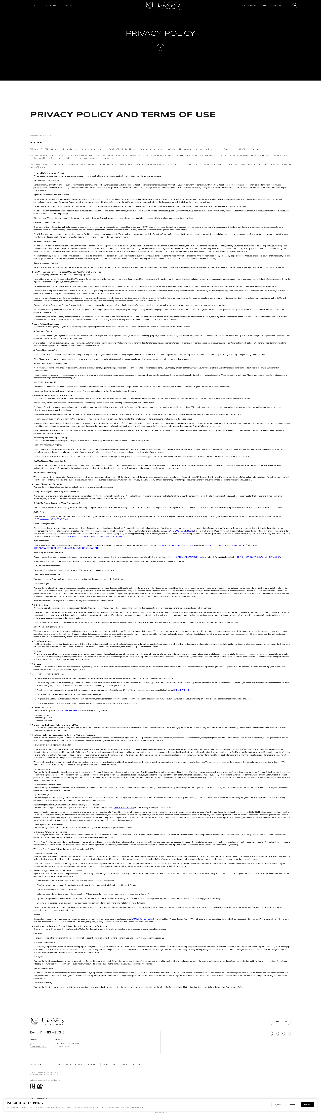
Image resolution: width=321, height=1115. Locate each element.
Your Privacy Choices (160, 1112)
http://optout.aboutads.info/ (185, 557)
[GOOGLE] (282, 1033)
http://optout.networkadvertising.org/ (257, 557)
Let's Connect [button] (137, 1064)
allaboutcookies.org (182, 531)
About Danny (250, 6)
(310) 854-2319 (36, 1044)
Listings (34, 6)
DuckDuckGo (84, 536)
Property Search (50, 6)
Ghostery (97, 536)
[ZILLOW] (288, 1033)
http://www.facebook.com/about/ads (225, 545)
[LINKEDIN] (276, 1033)
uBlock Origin (114, 536)
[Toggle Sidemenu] (294, 5)
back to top (281, 1021)
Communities (68, 6)
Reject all (278, 1105)
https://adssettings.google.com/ (174, 545)
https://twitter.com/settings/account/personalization (66, 548)
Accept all (307, 1105)
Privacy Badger (67, 536)
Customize (292, 1105)
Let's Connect (278, 6)
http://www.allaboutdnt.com (50, 519)
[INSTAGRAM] (270, 1033)
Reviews (264, 6)
